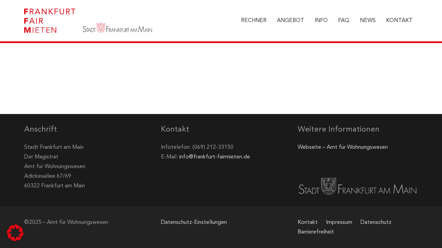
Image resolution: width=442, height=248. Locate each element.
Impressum (339, 222)
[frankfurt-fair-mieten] (49, 21)
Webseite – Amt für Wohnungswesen (343, 147)
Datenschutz (376, 222)
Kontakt (308, 222)
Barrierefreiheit (316, 232)
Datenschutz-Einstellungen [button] (194, 222)
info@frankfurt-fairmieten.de (214, 157)
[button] (15, 233)
